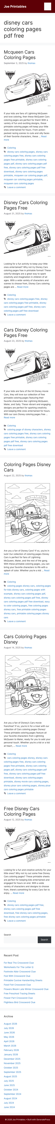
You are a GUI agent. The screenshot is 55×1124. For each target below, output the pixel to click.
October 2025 (11, 1067)
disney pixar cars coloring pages (20, 785)
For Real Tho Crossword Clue (19, 962)
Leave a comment (16, 187)
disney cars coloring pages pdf (29, 593)
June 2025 (9, 1085)
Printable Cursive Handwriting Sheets (23, 980)
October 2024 (11, 1089)
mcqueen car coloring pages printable (23, 179)
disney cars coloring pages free (23, 299)
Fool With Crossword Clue (17, 976)
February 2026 (11, 1050)
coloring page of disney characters (25, 429)
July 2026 (9, 1028)
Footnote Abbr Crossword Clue (20, 971)
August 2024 (10, 1098)
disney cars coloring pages (21, 151)
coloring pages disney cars (21, 586)
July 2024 (9, 1103)
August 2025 (10, 1076)
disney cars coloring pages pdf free (22, 597)
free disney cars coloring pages (31, 913)
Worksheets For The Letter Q (18, 967)
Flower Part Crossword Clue (18, 998)
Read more (22, 287)
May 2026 (9, 1037)
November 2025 (12, 1063)
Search (7, 934)
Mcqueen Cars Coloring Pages (20, 54)
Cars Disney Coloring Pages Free (26, 332)
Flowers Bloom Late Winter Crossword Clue (26, 989)
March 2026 (10, 1045)
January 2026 (11, 1054)
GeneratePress (43, 1119)
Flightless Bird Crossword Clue (19, 1002)
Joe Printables (15, 6)
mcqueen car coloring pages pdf (30, 175)
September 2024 (12, 1094)
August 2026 (10, 1023)
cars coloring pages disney (21, 758)
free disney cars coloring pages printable (25, 917)
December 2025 (12, 1059)
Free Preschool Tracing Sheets (19, 993)
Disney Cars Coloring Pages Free (26, 205)
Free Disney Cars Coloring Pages (21, 811)
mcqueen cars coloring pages (19, 183)
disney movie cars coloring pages (31, 781)
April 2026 (9, 1041)
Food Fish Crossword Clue (17, 984)
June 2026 (9, 1032)
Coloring (11, 147)
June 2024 (9, 1107)
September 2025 (12, 1072)
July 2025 (9, 1081)
